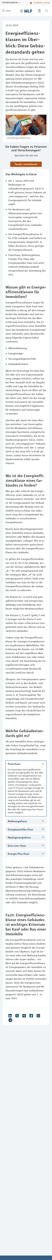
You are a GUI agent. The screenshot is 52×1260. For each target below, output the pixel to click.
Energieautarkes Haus (20, 829)
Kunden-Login (41, 2)
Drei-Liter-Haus (17, 845)
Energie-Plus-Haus (18, 853)
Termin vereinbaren (26, 164)
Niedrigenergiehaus (19, 837)
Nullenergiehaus (17, 821)
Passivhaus (14, 763)
